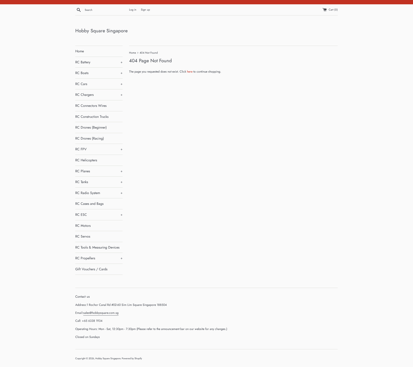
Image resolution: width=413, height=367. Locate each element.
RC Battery (99, 62)
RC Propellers (99, 258)
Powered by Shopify (132, 358)
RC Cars (99, 83)
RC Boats (99, 72)
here (190, 71)
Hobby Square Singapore (101, 30)
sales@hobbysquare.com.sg (101, 313)
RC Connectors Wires (90, 105)
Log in (132, 10)
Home (79, 51)
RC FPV (99, 149)
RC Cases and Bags (89, 203)
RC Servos (82, 236)
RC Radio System (99, 192)
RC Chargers (99, 94)
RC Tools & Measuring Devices (97, 247)
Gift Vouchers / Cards (91, 269)
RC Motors (83, 225)
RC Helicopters (86, 160)
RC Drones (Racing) (89, 138)
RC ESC (99, 214)
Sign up (145, 10)
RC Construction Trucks (91, 116)
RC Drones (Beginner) (91, 127)
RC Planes (99, 171)
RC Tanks (99, 181)
